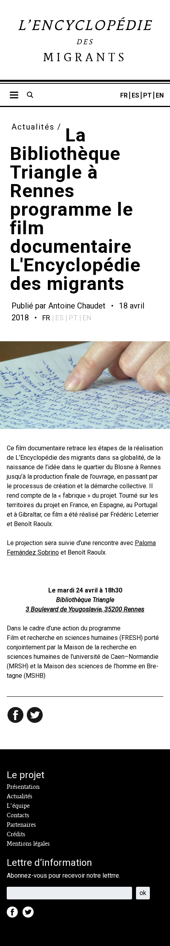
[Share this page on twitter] (35, 715)
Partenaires (21, 824)
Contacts (18, 815)
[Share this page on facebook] (16, 715)
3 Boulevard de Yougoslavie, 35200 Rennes (85, 609)
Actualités (33, 127)
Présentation (23, 786)
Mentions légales (28, 843)
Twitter (30, 914)
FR (124, 95)
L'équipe (18, 805)
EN (160, 95)
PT (147, 95)
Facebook (15, 914)
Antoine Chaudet (77, 305)
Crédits (16, 834)
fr (46, 318)
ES (135, 95)
